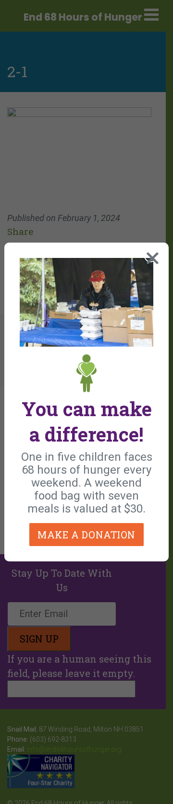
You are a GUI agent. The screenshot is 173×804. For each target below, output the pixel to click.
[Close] (150, 256)
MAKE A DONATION (86, 534)
